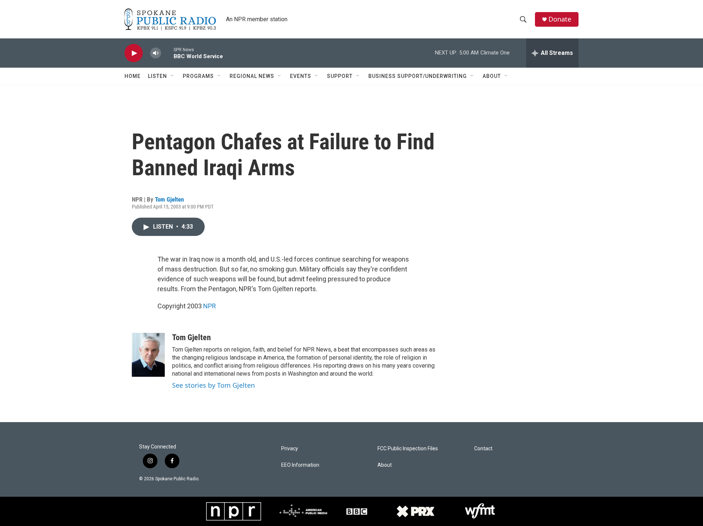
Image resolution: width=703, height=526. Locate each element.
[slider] (167, 53)
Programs (198, 76)
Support (340, 76)
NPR (209, 306)
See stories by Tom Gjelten (213, 385)
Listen (157, 76)
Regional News (252, 76)
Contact (483, 448)
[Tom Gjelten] (148, 355)
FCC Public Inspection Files (407, 448)
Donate (559, 19)
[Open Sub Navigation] (172, 76)
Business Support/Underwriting (417, 76)
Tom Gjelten (169, 199)
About (492, 76)
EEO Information (300, 465)
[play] (134, 53)
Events (300, 76)
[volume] (155, 53)
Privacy (289, 448)
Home (132, 76)
